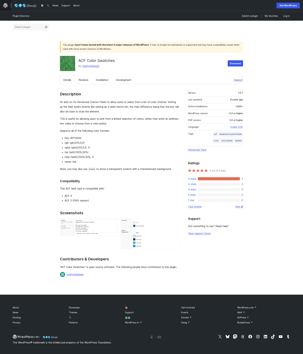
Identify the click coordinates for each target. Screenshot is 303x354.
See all (239, 206)
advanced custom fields (230, 134)
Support (238, 79)
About (16, 307)
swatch (238, 140)
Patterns (73, 322)
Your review (195, 206)
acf (215, 134)
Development (123, 79)
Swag (185, 322)
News (15, 312)
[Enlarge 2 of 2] (174, 222)
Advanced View (197, 149)
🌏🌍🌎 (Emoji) (50, 337)
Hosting (17, 317)
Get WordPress (288, 5)
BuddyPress (245, 322)
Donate (186, 317)
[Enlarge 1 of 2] (114, 222)
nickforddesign (90, 66)
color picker (227, 140)
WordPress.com (246, 307)
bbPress (243, 317)
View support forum (199, 233)
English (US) (236, 127)
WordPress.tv (133, 322)
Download (235, 63)
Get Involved (188, 307)
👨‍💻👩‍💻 (127, 317)
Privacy (16, 322)
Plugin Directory (21, 16)
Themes (73, 312)
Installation (102, 79)
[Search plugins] (46, 27)
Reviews (83, 79)
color (216, 140)
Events (184, 312)
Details (67, 79)
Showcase (74, 307)
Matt (241, 312)
